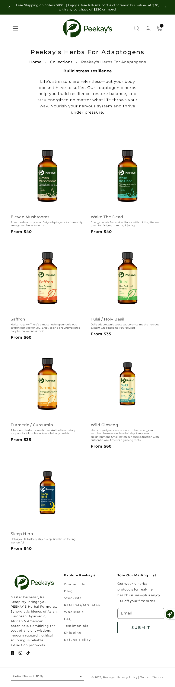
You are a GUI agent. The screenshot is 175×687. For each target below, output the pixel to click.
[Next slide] (165, 7)
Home (35, 62)
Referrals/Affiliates (82, 605)
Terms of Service (151, 677)
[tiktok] (28, 653)
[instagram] (20, 653)
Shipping (73, 633)
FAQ (68, 619)
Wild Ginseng (104, 425)
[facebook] (12, 653)
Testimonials (76, 626)
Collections (61, 62)
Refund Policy (77, 640)
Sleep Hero (22, 534)
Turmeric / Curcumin (32, 425)
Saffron (18, 319)
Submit (140, 627)
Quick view (47, 205)
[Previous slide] (9, 7)
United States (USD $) (28, 676)
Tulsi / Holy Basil (107, 319)
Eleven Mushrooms (30, 217)
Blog (68, 591)
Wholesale (74, 612)
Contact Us (74, 584)
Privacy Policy (127, 677)
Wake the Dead (107, 217)
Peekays (109, 677)
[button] (15, 28)
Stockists (73, 598)
